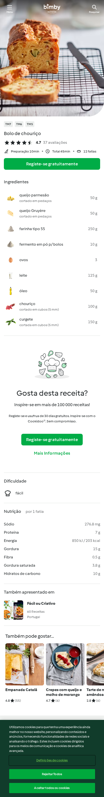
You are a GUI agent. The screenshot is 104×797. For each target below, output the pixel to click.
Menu (10, 12)
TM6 (19, 124)
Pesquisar (94, 12)
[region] (52, 758)
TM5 (30, 124)
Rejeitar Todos (52, 774)
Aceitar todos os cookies (52, 788)
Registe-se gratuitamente (52, 164)
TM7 (8, 124)
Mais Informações (52, 453)
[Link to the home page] (52, 9)
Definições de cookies (52, 760)
